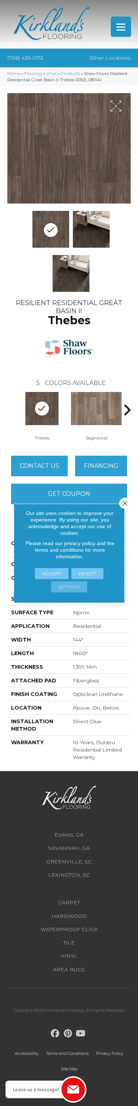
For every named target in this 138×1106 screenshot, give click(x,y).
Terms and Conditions (67, 1053)
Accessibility (27, 1053)
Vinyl (51, 73)
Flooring (33, 73)
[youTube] (80, 1033)
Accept (51, 573)
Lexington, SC (69, 875)
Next (126, 410)
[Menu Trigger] (121, 27)
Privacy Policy (109, 1053)
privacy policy (79, 543)
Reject (87, 573)
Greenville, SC (69, 861)
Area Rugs (69, 969)
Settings (69, 586)
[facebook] (55, 1033)
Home (13, 73)
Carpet (69, 902)
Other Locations (110, 57)
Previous (11, 410)
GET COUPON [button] (69, 493)
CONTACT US (39, 465)
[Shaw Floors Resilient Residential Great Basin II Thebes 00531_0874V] (50, 229)
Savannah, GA (69, 848)
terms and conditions (59, 549)
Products (70, 73)
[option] (42, 415)
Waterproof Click (69, 929)
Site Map (69, 1068)
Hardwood (69, 916)
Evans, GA (69, 834)
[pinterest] (68, 1033)
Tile (69, 942)
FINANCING (101, 465)
